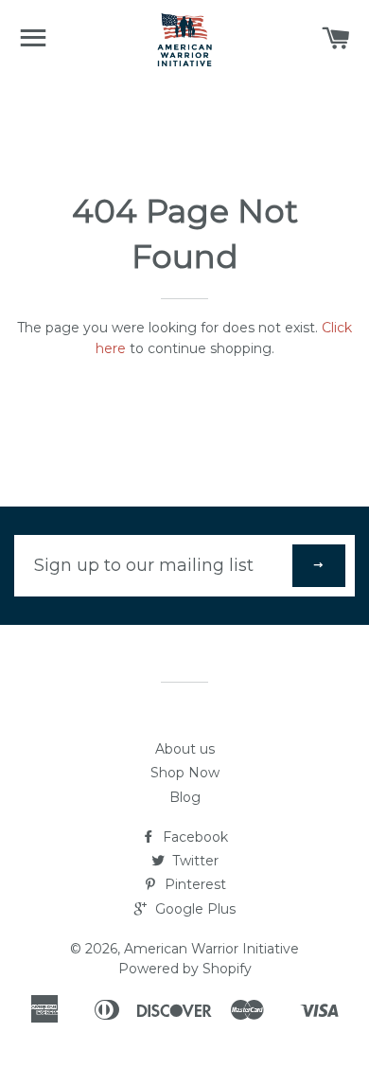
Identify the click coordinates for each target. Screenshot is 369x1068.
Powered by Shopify (185, 968)
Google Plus (193, 908)
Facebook (193, 837)
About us (185, 748)
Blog (185, 797)
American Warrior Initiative (211, 948)
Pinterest (193, 884)
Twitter (193, 860)
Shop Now (185, 772)
